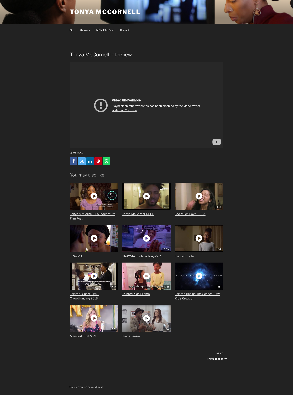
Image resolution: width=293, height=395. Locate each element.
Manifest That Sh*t (83, 336)
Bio (71, 30)
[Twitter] (81, 161)
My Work (85, 30)
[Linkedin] (90, 161)
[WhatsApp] (106, 161)
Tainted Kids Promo (136, 294)
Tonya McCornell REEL (138, 214)
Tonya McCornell (105, 12)
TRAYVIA (76, 256)
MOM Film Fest (105, 30)
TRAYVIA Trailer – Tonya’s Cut (143, 256)
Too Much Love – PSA (190, 214)
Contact (124, 30)
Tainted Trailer (185, 256)
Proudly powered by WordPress (86, 387)
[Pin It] (98, 161)
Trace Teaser (131, 336)
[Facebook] (73, 161)
